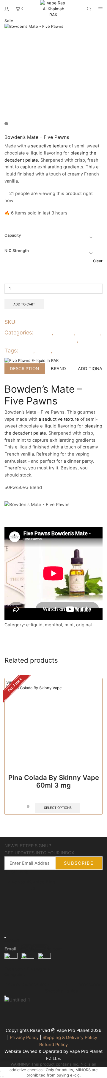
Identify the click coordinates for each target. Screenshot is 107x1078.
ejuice (26, 350)
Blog (50, 881)
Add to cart (24, 304)
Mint (85, 340)
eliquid (43, 350)
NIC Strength (16, 250)
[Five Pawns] (31, 360)
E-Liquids (88, 332)
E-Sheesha (54, 988)
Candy (44, 332)
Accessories (91, 984)
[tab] (24, 368)
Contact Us (37, 885)
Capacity (12, 235)
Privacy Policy (24, 1037)
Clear (98, 260)
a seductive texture (47, 146)
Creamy (64, 332)
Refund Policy (53, 1044)
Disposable (33, 984)
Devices (12, 984)
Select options (58, 808)
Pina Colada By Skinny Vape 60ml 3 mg (53, 781)
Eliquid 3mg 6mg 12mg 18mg (40, 340)
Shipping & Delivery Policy (70, 1037)
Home (10, 881)
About (23, 881)
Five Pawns (66, 350)
